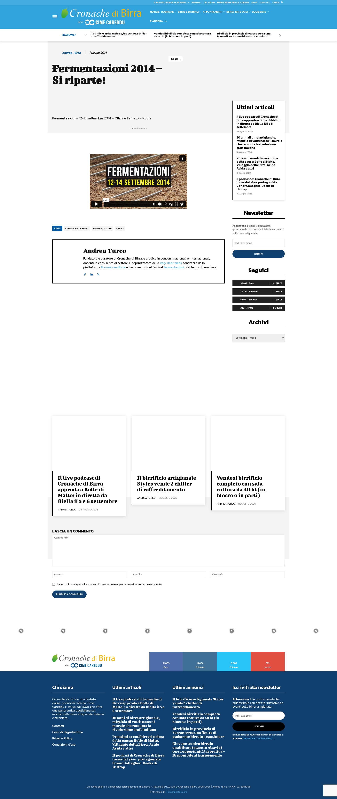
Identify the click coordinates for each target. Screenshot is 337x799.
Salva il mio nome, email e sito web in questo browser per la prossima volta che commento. (109, 584)
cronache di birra (77, 228)
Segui (279, 291)
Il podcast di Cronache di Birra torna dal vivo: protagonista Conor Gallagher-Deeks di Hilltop (258, 184)
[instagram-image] (21, 631)
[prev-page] (86, 35)
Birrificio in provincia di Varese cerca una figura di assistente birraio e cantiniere (243, 35)
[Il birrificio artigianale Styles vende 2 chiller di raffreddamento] (168, 443)
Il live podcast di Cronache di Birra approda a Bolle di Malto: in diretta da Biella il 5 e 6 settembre (258, 121)
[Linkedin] (91, 273)
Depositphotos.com (176, 791)
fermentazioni (102, 228)
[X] (98, 273)
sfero (120, 228)
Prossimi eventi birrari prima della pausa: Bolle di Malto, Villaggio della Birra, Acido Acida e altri (257, 163)
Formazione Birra (113, 267)
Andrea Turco (71, 53)
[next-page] (279, 35)
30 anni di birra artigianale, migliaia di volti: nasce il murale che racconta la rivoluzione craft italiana (259, 142)
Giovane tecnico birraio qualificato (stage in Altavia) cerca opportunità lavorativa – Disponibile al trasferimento (198, 749)
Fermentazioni (174, 267)
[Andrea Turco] (56, 53)
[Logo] (101, 16)
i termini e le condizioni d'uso (258, 738)
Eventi (176, 59)
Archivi (259, 323)
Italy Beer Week (171, 262)
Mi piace (277, 283)
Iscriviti (258, 254)
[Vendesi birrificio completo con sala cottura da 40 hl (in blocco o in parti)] (248, 443)
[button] (278, 2)
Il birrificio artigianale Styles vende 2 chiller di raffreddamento (119, 35)
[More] (185, 104)
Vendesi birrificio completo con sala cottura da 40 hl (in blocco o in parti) (182, 35)
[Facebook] (84, 273)
